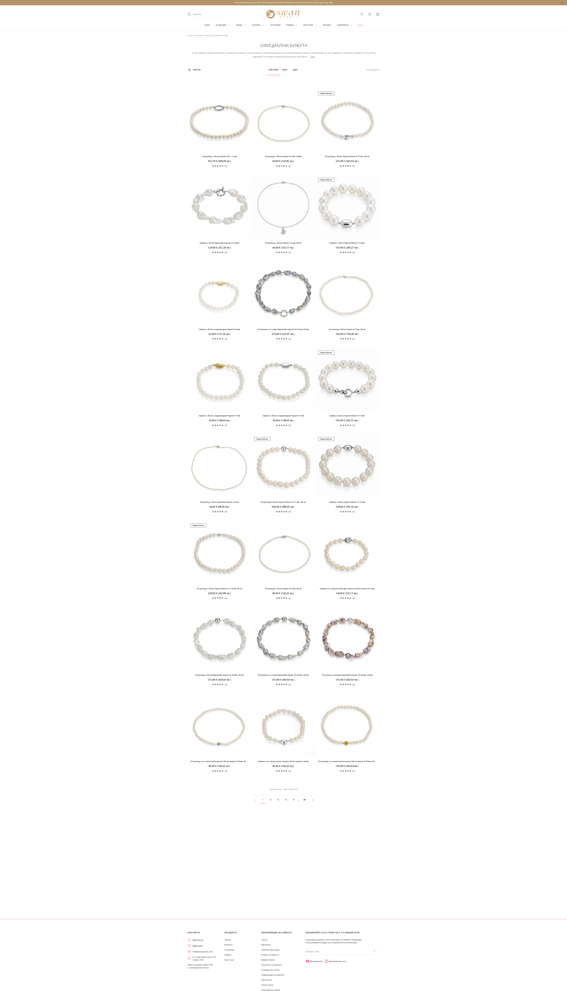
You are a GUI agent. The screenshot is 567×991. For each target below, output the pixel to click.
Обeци (239, 25)
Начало (190, 35)
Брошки (327, 25)
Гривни (290, 25)
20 (304, 799)
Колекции (221, 25)
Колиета (256, 25)
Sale (360, 25)
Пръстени (308, 25)
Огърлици (275, 25)
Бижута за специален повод (216, 35)
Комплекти (342, 25)
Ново (207, 25)
